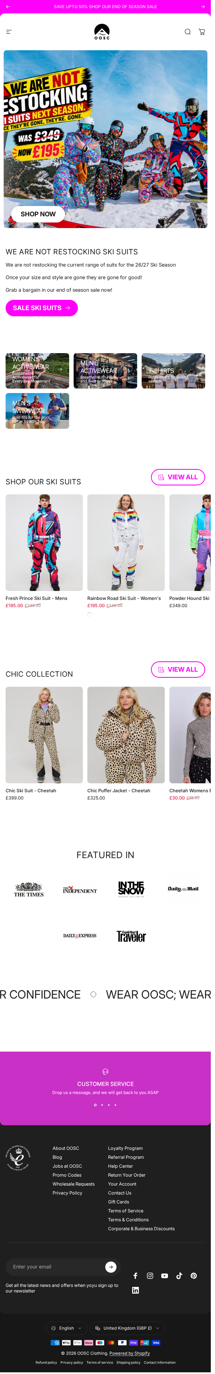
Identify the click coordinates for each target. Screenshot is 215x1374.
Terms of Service (125, 1210)
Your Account (122, 1184)
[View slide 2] (102, 1105)
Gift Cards (118, 1202)
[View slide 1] (95, 1105)
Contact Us (119, 1193)
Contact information (160, 1362)
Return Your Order (127, 1175)
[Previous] (8, 6)
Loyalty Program (125, 1148)
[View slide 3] (109, 1105)
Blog (57, 1157)
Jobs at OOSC (67, 1166)
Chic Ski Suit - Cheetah (31, 790)
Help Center (120, 1166)
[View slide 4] (115, 1105)
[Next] (203, 6)
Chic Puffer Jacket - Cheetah (118, 790)
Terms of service (100, 1362)
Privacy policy (71, 1362)
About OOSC (66, 1148)
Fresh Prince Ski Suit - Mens (36, 598)
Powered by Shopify (129, 1353)
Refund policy (46, 1362)
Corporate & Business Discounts (141, 1228)
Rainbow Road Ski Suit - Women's (124, 598)
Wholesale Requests (74, 1184)
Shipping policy (128, 1362)
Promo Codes (67, 1175)
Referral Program (126, 1157)
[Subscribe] (110, 1267)
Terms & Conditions (128, 1219)
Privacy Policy (67, 1193)
